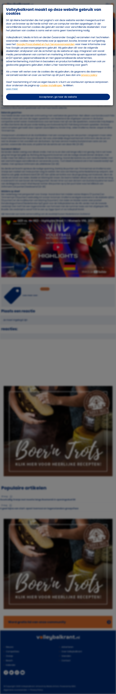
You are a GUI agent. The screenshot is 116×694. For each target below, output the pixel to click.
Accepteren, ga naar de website (58, 97)
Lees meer (12, 89)
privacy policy (89, 75)
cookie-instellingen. (51, 85)
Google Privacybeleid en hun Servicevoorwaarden (45, 44)
